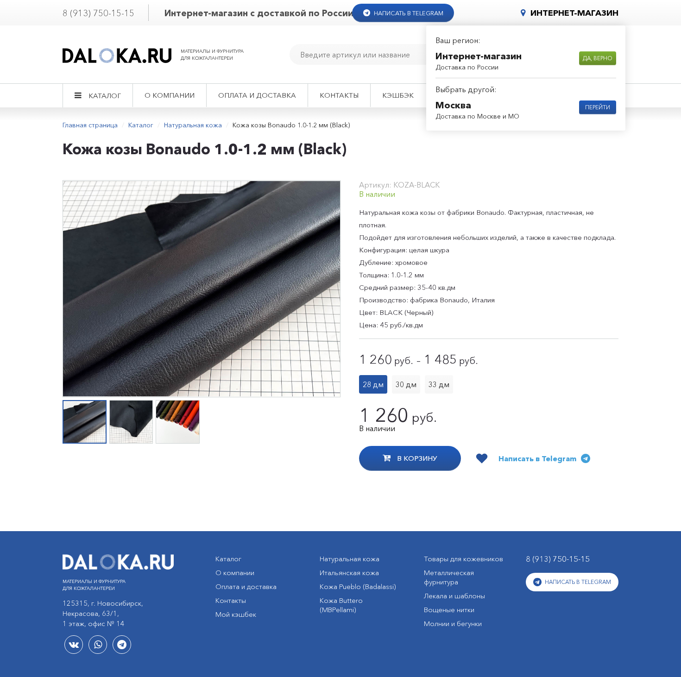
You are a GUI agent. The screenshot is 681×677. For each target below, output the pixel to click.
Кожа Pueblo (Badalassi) (358, 586)
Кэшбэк (398, 95)
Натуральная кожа (193, 125)
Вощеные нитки (449, 609)
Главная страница (90, 125)
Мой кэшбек (235, 614)
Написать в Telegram (407, 13)
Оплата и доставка (257, 95)
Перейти (597, 107)
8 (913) (98, 13)
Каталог (104, 95)
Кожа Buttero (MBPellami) (341, 605)
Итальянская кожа (349, 572)
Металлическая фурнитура (449, 577)
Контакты (339, 95)
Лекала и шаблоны (454, 595)
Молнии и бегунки (453, 623)
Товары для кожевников (463, 558)
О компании (170, 95)
